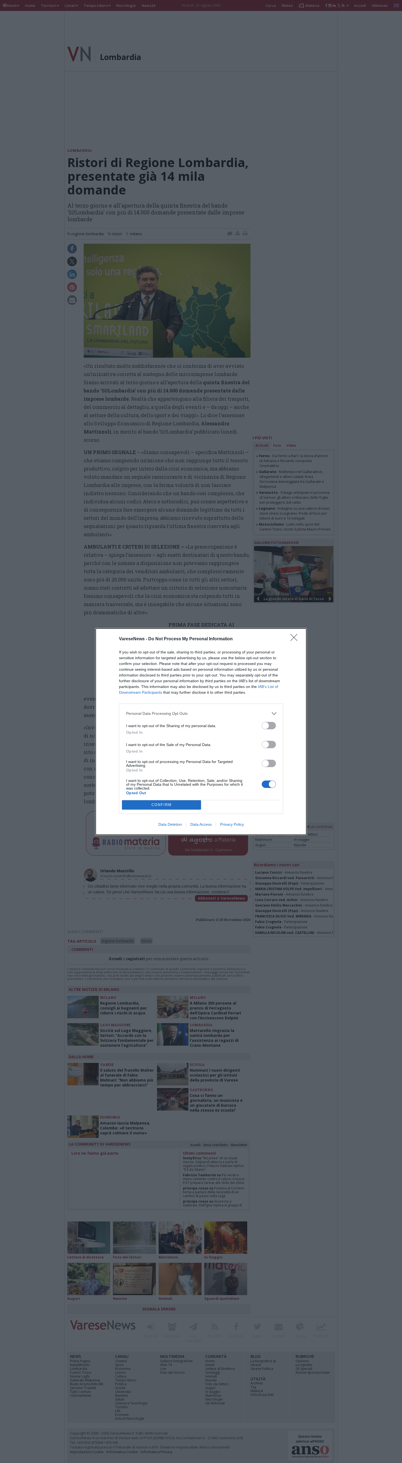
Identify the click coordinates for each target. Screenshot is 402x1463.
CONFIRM (162, 805)
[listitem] (201, 713)
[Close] (295, 639)
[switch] (269, 725)
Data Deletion (170, 824)
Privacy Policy (232, 824)
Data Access (201, 824)
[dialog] (201, 732)
